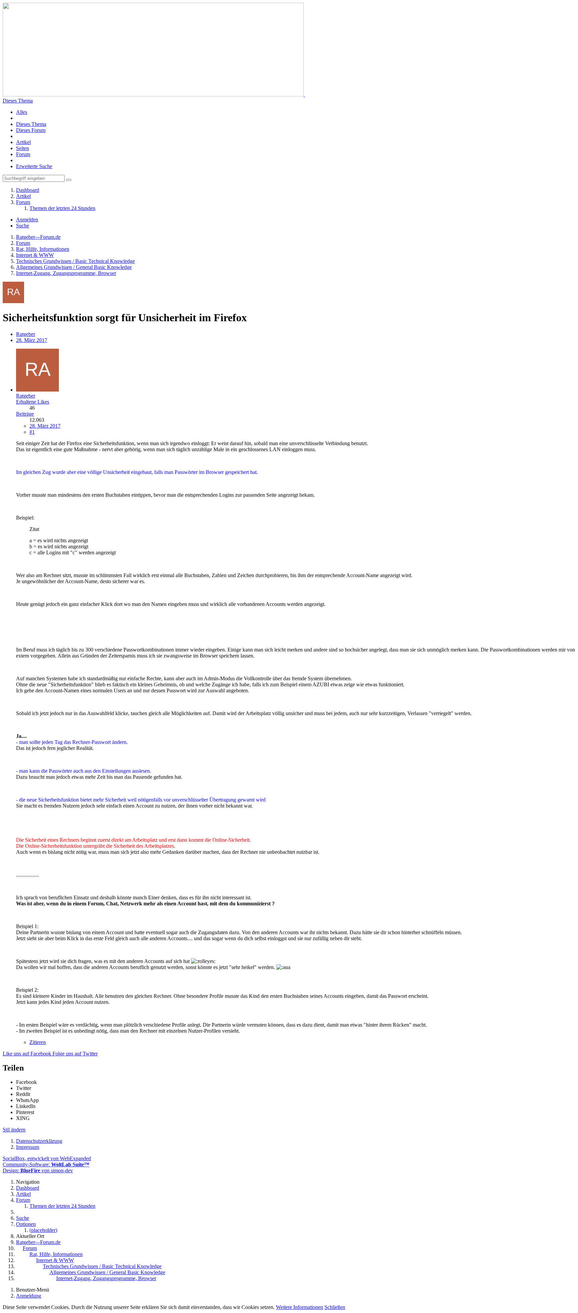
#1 (32, 432)
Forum (23, 154)
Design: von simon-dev (38, 1170)
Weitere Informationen (299, 1307)
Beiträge (25, 414)
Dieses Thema (18, 100)
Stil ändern (14, 1129)
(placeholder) (43, 1230)
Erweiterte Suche (34, 166)
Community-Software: (46, 1164)
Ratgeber (25, 334)
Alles (21, 112)
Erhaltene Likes (32, 402)
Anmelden (27, 219)
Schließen (334, 1307)
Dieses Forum (30, 130)
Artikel (23, 142)
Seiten (22, 148)
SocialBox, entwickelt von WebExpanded (47, 1158)
